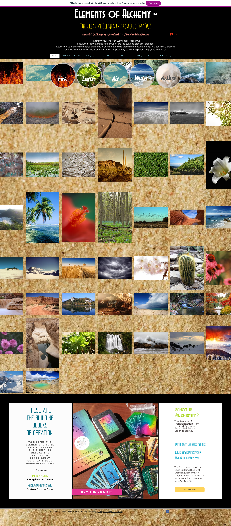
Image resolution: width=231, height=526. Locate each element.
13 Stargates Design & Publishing (110, 511)
